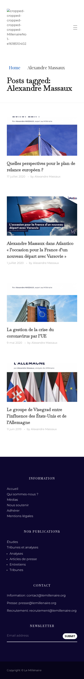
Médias (12, 500)
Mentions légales (20, 516)
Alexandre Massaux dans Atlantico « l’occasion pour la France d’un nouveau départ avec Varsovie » (40, 250)
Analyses (16, 553)
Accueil (12, 489)
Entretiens (18, 564)
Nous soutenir (18, 505)
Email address (18, 635)
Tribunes (16, 570)
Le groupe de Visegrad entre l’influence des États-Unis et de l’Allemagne (36, 416)
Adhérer (13, 510)
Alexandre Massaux (47, 176)
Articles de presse (23, 559)
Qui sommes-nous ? (22, 494)
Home (14, 67)
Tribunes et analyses (22, 547)
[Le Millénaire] (16, 27)
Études (12, 542)
